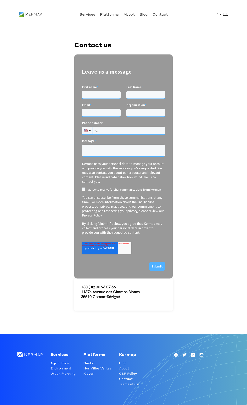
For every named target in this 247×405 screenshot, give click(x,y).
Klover (88, 373)
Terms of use (129, 384)
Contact (160, 14)
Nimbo (88, 363)
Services (87, 14)
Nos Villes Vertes (97, 368)
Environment (60, 368)
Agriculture (59, 363)
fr (216, 14)
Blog (144, 14)
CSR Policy (128, 373)
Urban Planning (63, 373)
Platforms (109, 14)
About (129, 14)
